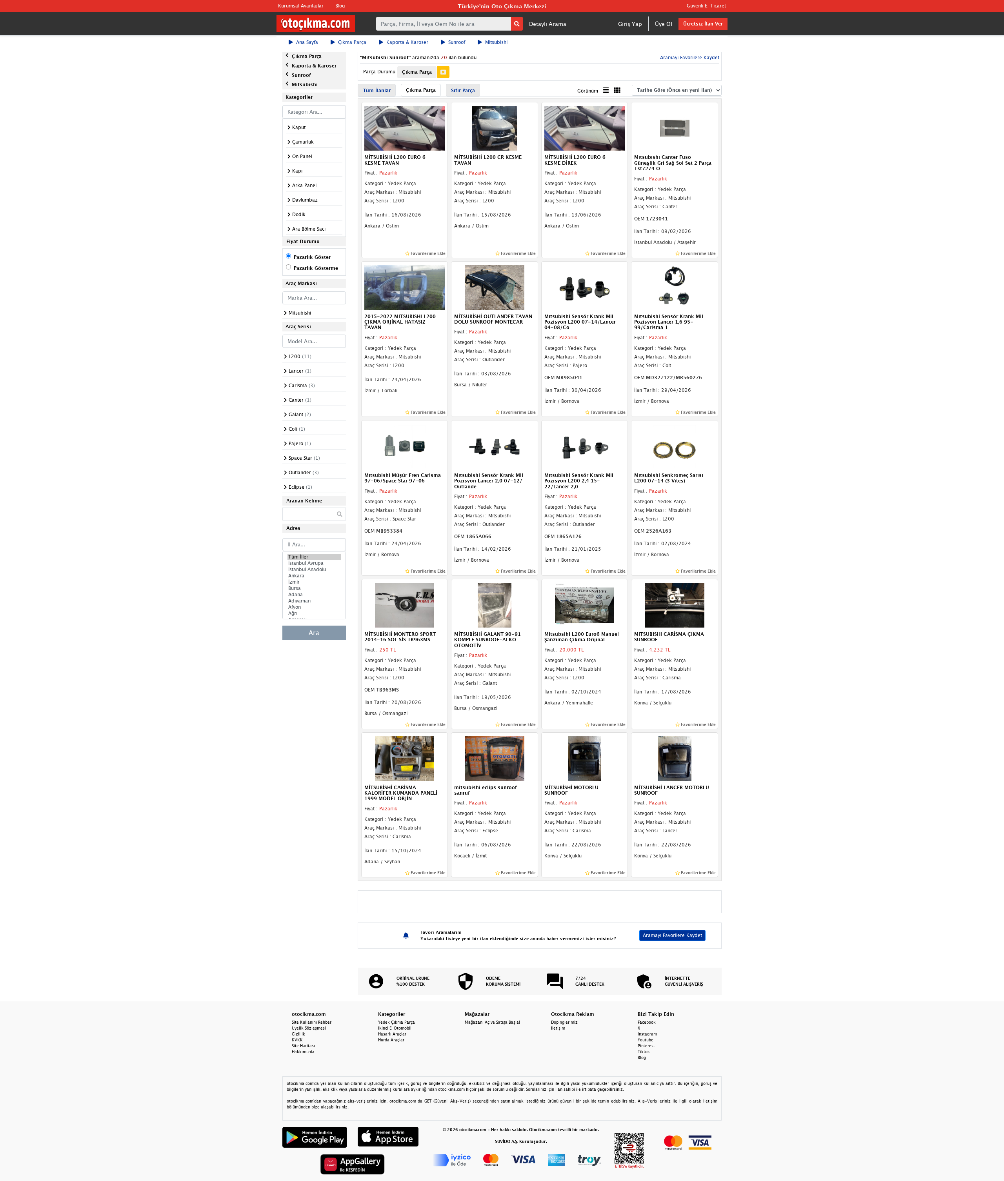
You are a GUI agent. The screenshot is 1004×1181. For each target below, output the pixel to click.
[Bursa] (314, 588)
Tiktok (644, 1051)
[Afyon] (314, 607)
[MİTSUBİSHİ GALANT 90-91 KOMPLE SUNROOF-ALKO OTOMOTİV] (494, 604)
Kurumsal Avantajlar (301, 6)
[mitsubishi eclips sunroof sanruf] (494, 757)
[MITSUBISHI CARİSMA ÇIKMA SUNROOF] (674, 604)
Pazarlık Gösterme (316, 268)
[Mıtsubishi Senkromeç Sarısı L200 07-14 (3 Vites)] (674, 445)
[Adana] (314, 594)
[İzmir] (314, 582)
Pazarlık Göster (312, 257)
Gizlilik (298, 1034)
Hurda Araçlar (391, 1039)
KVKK (297, 1039)
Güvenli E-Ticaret (706, 6)
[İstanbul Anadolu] (314, 569)
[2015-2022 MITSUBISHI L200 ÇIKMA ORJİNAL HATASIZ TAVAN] (404, 286)
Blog (340, 6)
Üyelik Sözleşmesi (309, 1028)
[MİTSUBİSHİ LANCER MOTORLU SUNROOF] (674, 757)
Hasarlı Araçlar (392, 1034)
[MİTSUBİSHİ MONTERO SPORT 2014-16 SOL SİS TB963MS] (404, 604)
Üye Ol (663, 23)
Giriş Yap (630, 23)
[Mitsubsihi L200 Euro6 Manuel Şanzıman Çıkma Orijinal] (584, 604)
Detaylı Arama (547, 23)
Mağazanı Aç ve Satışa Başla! (492, 1022)
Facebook (647, 1022)
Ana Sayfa (307, 42)
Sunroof (456, 42)
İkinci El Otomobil (394, 1028)
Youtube (645, 1039)
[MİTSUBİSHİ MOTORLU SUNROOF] (584, 757)
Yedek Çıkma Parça (396, 1022)
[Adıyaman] (314, 601)
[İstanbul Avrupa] (314, 563)
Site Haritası (303, 1045)
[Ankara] (314, 576)
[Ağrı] (314, 613)
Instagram (647, 1034)
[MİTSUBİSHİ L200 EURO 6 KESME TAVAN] (404, 127)
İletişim (558, 1028)
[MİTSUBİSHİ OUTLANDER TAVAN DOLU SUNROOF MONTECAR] (494, 286)
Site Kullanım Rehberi (312, 1022)
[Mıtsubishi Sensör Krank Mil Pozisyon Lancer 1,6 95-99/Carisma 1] (674, 286)
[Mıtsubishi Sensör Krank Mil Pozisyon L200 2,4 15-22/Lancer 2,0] (584, 445)
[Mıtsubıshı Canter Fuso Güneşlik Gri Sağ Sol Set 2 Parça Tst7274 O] (674, 127)
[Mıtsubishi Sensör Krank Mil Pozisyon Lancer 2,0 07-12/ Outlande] (494, 445)
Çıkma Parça (352, 42)
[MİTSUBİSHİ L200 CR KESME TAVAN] (494, 127)
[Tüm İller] (314, 557)
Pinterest (646, 1045)
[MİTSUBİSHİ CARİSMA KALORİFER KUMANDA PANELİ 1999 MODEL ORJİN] (404, 757)
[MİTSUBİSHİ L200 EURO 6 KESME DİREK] (584, 127)
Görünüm (587, 91)
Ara (314, 632)
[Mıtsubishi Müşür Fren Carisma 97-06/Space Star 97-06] (404, 445)
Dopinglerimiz (564, 1022)
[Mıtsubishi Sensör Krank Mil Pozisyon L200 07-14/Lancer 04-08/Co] (584, 286)
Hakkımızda (303, 1051)
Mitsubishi (496, 42)
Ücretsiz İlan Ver (703, 24)
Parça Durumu (379, 72)
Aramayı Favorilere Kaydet (672, 935)
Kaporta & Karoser (407, 42)
